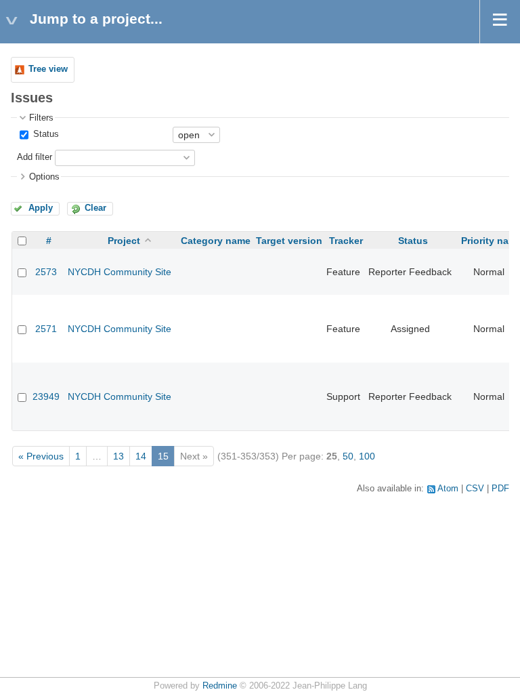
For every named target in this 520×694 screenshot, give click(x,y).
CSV (475, 488)
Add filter (34, 157)
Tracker (346, 240)
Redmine (219, 686)
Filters (41, 118)
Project (124, 240)
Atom (447, 488)
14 (140, 456)
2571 (46, 328)
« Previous (41, 456)
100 (367, 456)
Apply (40, 208)
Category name (216, 240)
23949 (46, 396)
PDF (500, 488)
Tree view (48, 69)
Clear (95, 208)
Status (44, 134)
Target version (289, 240)
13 (118, 456)
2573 (46, 271)
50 (348, 456)
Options (44, 177)
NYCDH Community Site (119, 271)
